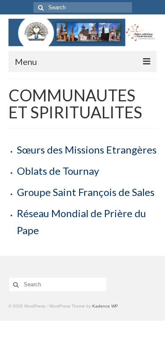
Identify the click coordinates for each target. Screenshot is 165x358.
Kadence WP (105, 306)
